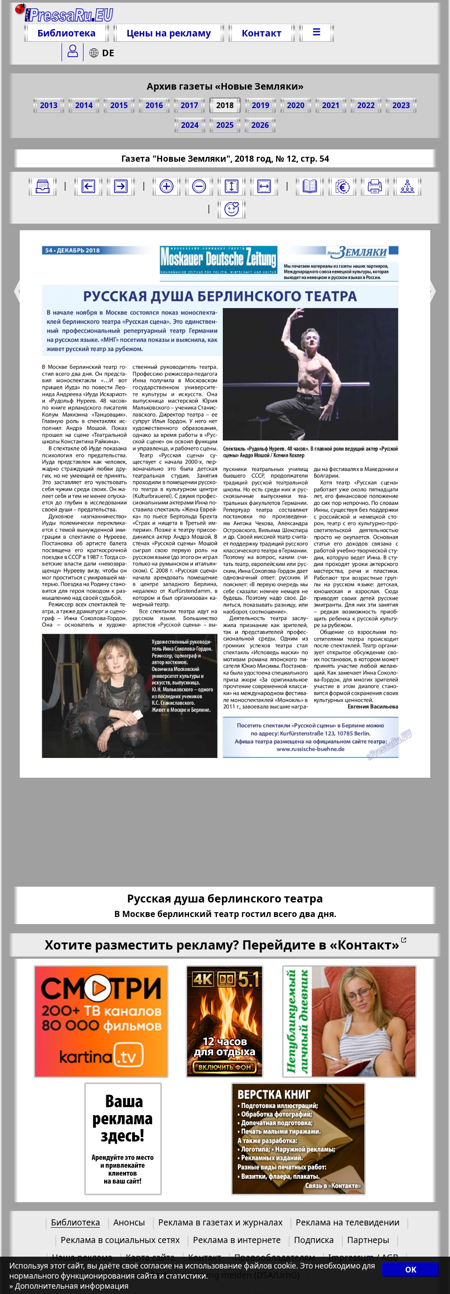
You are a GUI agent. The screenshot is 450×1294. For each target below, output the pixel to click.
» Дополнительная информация (69, 1286)
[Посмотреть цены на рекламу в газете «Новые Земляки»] (342, 186)
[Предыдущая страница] (88, 186)
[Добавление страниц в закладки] (232, 209)
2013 (49, 105)
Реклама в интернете (237, 1240)
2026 (260, 125)
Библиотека (66, 32)
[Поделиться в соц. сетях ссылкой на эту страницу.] (407, 186)
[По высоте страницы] (232, 186)
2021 (331, 105)
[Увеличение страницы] (166, 186)
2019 (260, 105)
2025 (225, 125)
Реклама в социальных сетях (120, 1240)
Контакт (262, 32)
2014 (84, 105)
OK (410, 1270)
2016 (154, 105)
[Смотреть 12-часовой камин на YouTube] (225, 1021)
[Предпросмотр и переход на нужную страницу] (310, 186)
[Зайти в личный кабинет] (72, 52)
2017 (189, 105)
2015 (119, 105)
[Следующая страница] (121, 186)
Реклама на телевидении (347, 1222)
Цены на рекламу (169, 32)
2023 (401, 105)
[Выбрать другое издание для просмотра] (43, 186)
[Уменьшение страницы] (199, 186)
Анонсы (129, 1222)
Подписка (314, 1240)
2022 (366, 105)
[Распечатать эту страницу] (375, 186)
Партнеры (368, 1240)
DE (108, 52)
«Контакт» (364, 944)
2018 (225, 105)
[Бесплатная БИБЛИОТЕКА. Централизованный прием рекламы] (69, 14)
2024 (190, 125)
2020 (296, 105)
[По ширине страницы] (264, 186)
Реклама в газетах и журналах (220, 1222)
